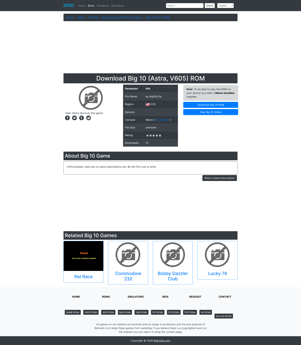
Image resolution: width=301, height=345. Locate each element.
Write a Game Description (219, 178)
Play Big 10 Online (210, 112)
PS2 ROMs (173, 312)
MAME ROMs (72, 312)
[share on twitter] (74, 117)
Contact (225, 296)
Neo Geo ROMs (224, 316)
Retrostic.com (162, 340)
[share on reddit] (88, 117)
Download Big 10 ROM (211, 104)
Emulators (103, 5)
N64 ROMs (125, 312)
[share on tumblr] (81, 117)
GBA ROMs (141, 312)
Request (195, 296)
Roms (91, 5)
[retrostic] (68, 5)
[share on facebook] (67, 117)
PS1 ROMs (157, 312)
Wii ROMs (206, 312)
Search (209, 5)
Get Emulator (162, 119)
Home (82, 5)
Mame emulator (225, 92)
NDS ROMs (108, 312)
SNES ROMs (91, 312)
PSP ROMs (190, 312)
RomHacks (117, 5)
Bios (165, 296)
